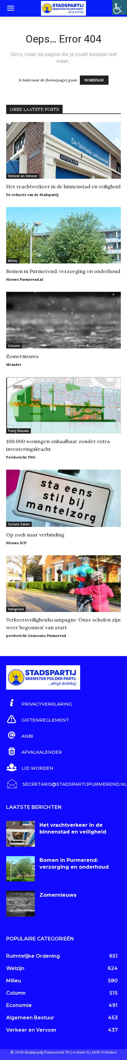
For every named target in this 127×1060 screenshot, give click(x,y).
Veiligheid (16, 609)
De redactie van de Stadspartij (32, 195)
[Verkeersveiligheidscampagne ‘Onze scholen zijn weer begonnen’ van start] (63, 583)
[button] (10, 8)
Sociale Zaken (19, 524)
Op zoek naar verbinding (35, 535)
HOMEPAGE (94, 80)
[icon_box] (39, 703)
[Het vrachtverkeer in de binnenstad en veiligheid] (63, 150)
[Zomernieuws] (63, 320)
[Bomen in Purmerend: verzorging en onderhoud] (63, 235)
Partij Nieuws (18, 431)
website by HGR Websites (94, 1052)
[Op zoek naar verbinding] (63, 498)
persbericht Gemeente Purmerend (36, 636)
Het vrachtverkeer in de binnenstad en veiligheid (63, 186)
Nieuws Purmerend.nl (24, 279)
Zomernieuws (22, 356)
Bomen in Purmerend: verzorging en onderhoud (63, 271)
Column (14, 346)
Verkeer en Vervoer (22, 176)
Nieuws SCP (16, 543)
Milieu (13, 261)
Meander (13, 364)
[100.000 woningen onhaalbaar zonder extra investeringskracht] (63, 405)
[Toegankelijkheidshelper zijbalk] (119, 7)
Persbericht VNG (20, 457)
